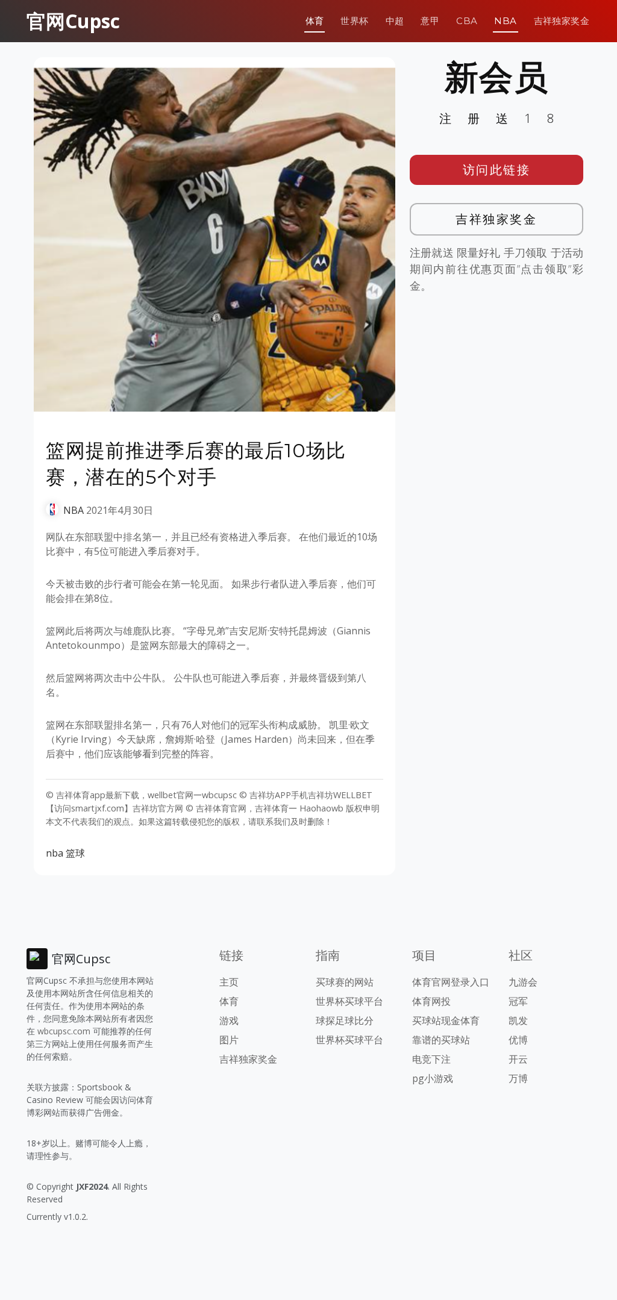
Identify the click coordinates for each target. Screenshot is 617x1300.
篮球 (75, 853)
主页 (229, 982)
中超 (395, 21)
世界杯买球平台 (349, 1001)
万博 (518, 1078)
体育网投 (431, 1001)
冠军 (518, 1001)
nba (54, 853)
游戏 (229, 1020)
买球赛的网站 (345, 982)
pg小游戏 (432, 1078)
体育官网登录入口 (450, 982)
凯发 (518, 1020)
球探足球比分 (345, 1020)
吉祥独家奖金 (561, 21)
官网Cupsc (73, 21)
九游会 (523, 982)
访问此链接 (497, 169)
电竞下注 (431, 1059)
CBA (466, 21)
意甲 (430, 21)
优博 (518, 1039)
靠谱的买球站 (441, 1039)
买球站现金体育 (446, 1020)
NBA (505, 21)
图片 (229, 1039)
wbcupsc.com (63, 1031)
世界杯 (354, 21)
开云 (518, 1059)
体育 (314, 21)
